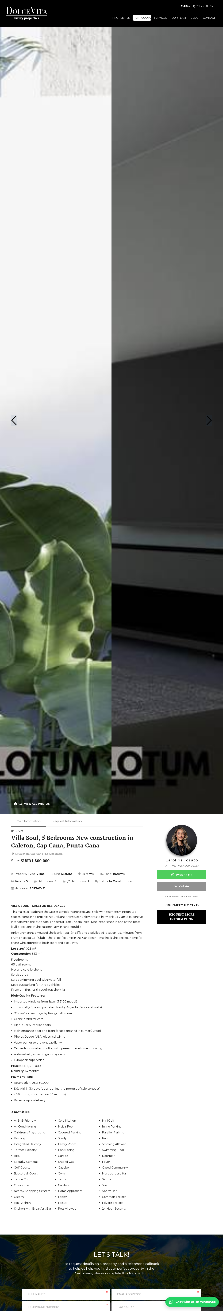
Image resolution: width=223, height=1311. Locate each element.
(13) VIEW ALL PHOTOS (34, 803)
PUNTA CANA (142, 17)
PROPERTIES (121, 17)
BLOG (194, 17)
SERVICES (160, 17)
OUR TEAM (179, 17)
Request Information (67, 821)
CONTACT (209, 17)
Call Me (183, 886)
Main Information (29, 821)
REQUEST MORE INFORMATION (182, 916)
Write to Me (183, 875)
